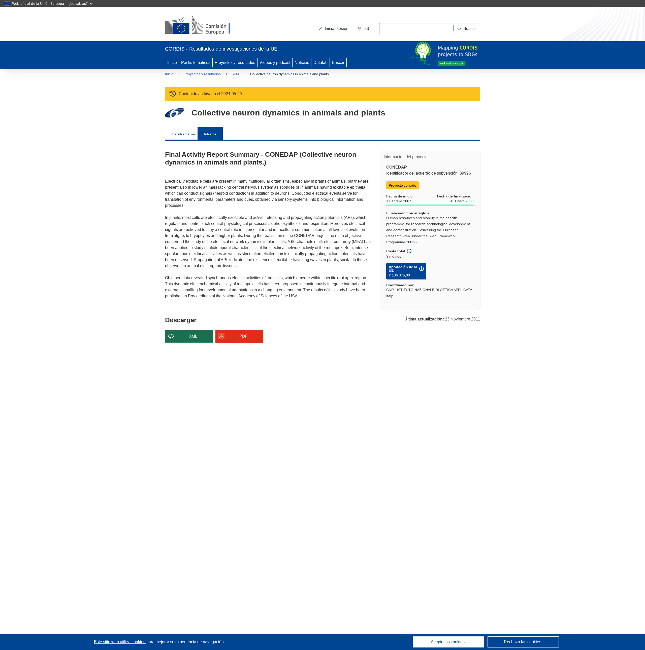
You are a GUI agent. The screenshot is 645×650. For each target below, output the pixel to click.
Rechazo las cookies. (523, 642)
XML (193, 336)
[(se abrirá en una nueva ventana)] (205, 25)
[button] (363, 28)
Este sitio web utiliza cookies (120, 642)
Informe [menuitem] (210, 134)
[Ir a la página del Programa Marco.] (174, 112)
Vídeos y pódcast (275, 62)
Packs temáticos (195, 62)
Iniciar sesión (336, 28)
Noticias (302, 62)
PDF (243, 336)
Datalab (320, 62)
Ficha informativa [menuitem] (181, 134)
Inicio (172, 62)
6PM (235, 74)
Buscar (338, 62)
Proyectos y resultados (235, 62)
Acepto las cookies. (448, 642)
